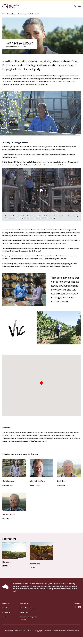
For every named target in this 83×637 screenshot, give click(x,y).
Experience (12, 14)
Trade (4, 616)
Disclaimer (47, 630)
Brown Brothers (36, 230)
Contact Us (24, 603)
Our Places (6, 603)
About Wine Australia (27, 607)
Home (4, 14)
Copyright (38, 630)
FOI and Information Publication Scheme (66, 630)
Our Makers (22, 14)
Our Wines (5, 607)
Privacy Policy (24, 612)
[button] (41, 383)
